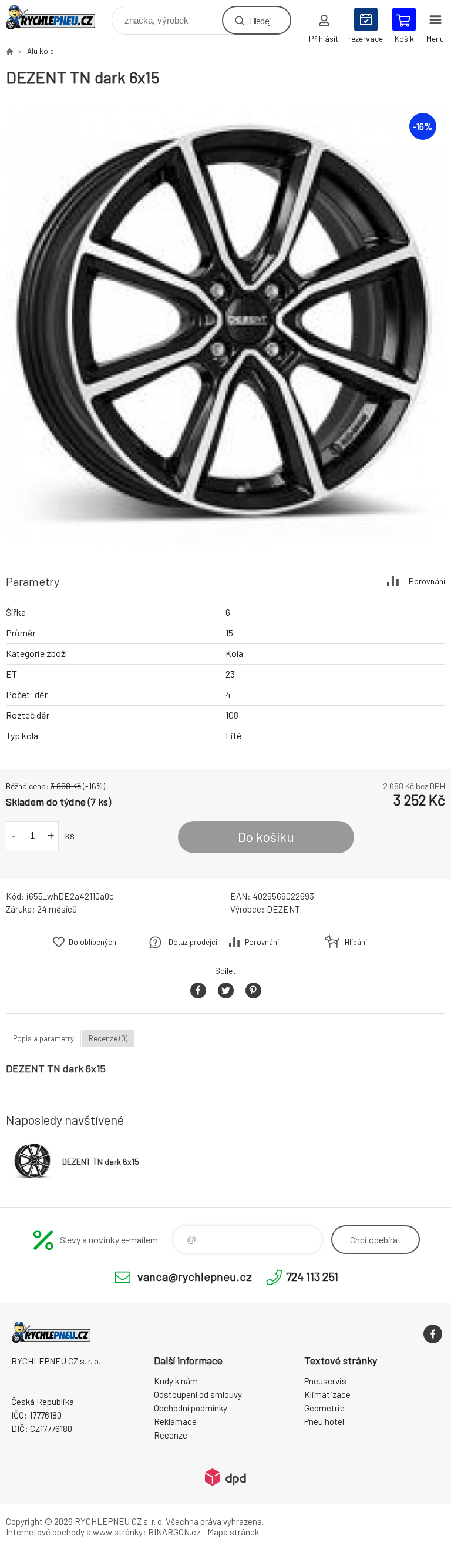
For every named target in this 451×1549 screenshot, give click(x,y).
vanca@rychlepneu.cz (194, 1276)
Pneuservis (325, 1381)
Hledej (260, 20)
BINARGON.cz (174, 1532)
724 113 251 (312, 1276)
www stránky (118, 1532)
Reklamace (175, 1421)
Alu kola (40, 51)
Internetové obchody (45, 1532)
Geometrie (324, 1408)
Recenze (170, 1435)
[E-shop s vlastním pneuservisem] (9, 51)
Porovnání (427, 581)
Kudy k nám (176, 1381)
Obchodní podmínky (190, 1408)
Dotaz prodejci (193, 942)
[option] (225, 325)
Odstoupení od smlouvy (198, 1394)
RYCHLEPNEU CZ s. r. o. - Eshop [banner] (58, 17)
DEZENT (283, 909)
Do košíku (266, 837)
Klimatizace (327, 1394)
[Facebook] (432, 1334)
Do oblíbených (92, 942)
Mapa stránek (233, 1532)
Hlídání (356, 942)
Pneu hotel (324, 1421)
